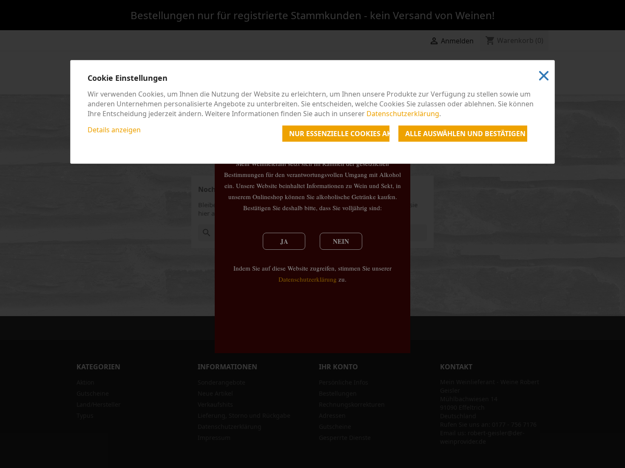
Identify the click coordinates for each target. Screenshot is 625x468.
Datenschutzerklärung (402, 113)
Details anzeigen (114, 129)
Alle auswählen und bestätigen (465, 133)
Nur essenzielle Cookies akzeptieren (339, 133)
